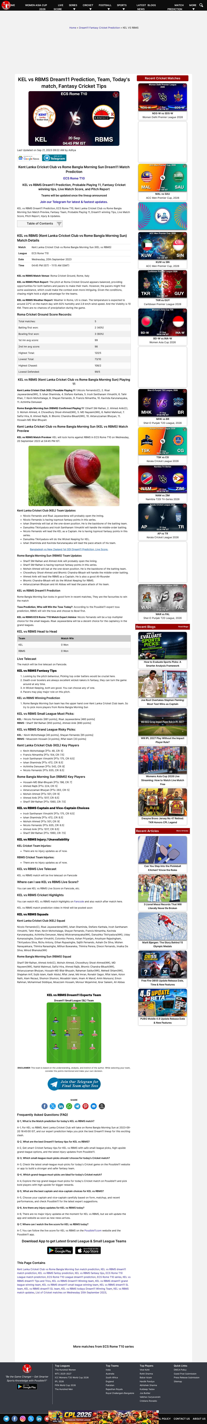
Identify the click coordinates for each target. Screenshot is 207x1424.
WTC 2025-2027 (63, 1373)
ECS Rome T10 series (109, 1276)
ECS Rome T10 (74, 178)
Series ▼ (73, 7)
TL (78, 1105)
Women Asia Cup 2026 (36, 7)
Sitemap (178, 1381)
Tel (7, 1418)
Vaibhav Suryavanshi (150, 1397)
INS (23, 1418)
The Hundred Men (64, 1389)
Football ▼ (105, 7)
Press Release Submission (186, 1377)
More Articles (182, 831)
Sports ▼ (122, 7)
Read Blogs (183, 626)
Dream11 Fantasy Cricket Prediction (99, 27)
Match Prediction (175, 7)
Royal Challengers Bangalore (120, 1393)
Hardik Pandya (147, 1381)
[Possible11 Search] (201, 5)
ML (94, 1105)
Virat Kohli (144, 1369)
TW (53, 1105)
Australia (110, 1373)
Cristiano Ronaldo (148, 1401)
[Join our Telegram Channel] (74, 1084)
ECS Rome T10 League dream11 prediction (71, 1276)
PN (86, 1105)
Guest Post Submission (185, 1373)
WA (70, 1105)
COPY (102, 1105)
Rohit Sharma (146, 1373)
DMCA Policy (180, 1369)
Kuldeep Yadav (147, 1389)
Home (11, 5)
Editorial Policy (160, 1418)
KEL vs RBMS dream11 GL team (42, 1288)
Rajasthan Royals (114, 1389)
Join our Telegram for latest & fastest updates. (74, 202)
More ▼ (192, 7)
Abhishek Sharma (148, 1385)
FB (45, 1105)
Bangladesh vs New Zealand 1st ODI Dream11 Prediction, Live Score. (69, 549)
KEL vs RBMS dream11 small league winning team (70, 1284)
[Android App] (27, 1389)
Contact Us (182, 1418)
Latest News (141, 7)
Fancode (79, 901)
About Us (199, 1418)
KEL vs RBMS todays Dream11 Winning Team (86, 1288)
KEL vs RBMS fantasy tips (89, 1273)
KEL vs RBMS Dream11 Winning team (73, 1280)
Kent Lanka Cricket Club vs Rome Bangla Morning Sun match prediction (58, 1269)
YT (48, 1418)
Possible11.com (93, 1230)
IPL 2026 (59, 1381)
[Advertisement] (103, 17)
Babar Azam (146, 1377)
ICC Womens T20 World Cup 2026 (72, 1377)
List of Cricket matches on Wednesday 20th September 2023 (71, 1292)
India (108, 1369)
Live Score (58, 7)
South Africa (112, 1377)
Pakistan (110, 1385)
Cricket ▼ (88, 7)
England (110, 1381)
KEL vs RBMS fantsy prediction (55, 1273)
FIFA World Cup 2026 (65, 1385)
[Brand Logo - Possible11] (27, 1372)
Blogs (152, 5)
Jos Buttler (145, 1393)
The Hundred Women (65, 1369)
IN (40, 1418)
